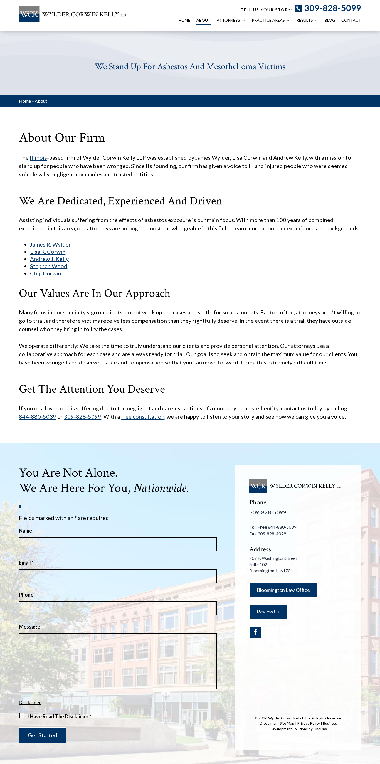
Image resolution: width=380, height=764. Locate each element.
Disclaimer (30, 702)
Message (29, 626)
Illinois (38, 157)
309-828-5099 (332, 8)
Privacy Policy (308, 723)
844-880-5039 (37, 416)
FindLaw (320, 729)
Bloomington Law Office (283, 590)
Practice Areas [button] (268, 20)
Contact (351, 20)
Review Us (268, 611)
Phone (26, 595)
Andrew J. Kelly (49, 258)
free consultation (142, 416)
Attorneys (228, 20)
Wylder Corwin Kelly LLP (288, 718)
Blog (330, 20)
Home (184, 20)
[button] (374, 723)
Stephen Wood (48, 266)
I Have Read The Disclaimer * (59, 716)
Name (25, 531)
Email (26, 563)
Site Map (287, 723)
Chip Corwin (45, 273)
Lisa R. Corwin (47, 251)
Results (305, 20)
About (203, 20)
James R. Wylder (50, 244)
